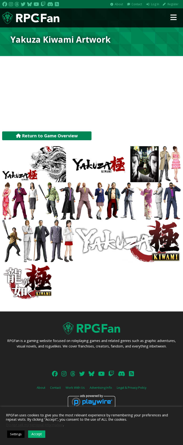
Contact (137, 4)
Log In (155, 4)
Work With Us (75, 387)
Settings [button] (16, 434)
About (119, 4)
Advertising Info (101, 387)
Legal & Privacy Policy (131, 387)
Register (173, 4)
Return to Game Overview (49, 136)
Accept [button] (36, 434)
